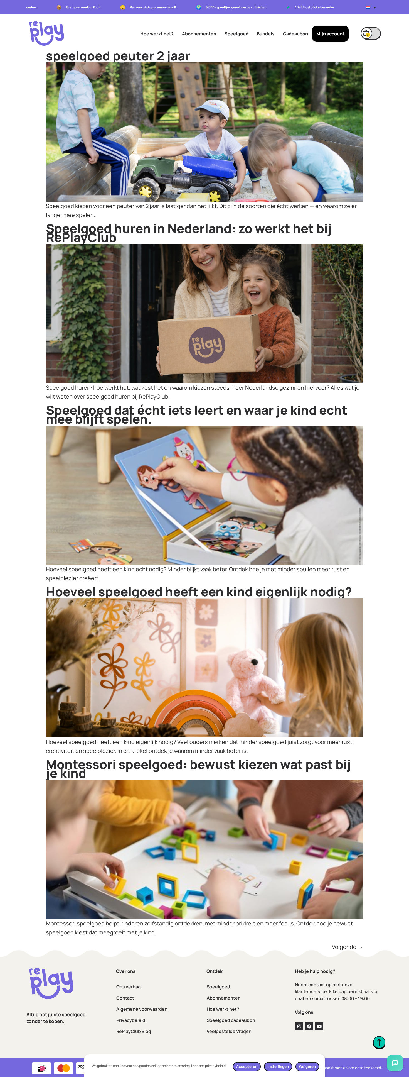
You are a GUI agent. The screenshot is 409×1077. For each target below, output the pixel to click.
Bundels (266, 34)
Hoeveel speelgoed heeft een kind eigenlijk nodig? (199, 591)
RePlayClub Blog (133, 1031)
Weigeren (307, 1066)
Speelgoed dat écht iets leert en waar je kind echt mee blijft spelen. (197, 414)
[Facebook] (309, 1026)
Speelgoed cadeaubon (231, 1020)
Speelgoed (236, 34)
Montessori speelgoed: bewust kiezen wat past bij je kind (198, 769)
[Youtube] (319, 1026)
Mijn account (330, 34)
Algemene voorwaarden (141, 1009)
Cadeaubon (295, 34)
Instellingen (278, 1066)
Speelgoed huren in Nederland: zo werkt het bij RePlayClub (189, 233)
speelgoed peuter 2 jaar (118, 55)
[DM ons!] (395, 1063)
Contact (125, 998)
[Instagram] (299, 1026)
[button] (371, 7)
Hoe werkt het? (157, 34)
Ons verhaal (129, 987)
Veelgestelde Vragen (229, 1031)
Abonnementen (199, 34)
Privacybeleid (130, 1020)
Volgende (347, 947)
